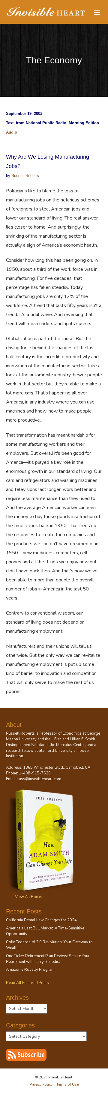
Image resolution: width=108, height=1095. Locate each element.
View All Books (28, 897)
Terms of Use (67, 1084)
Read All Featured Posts (27, 983)
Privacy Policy (41, 1084)
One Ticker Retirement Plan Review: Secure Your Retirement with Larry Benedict (48, 958)
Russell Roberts (25, 175)
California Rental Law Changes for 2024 (41, 920)
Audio (11, 132)
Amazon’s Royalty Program (30, 969)
